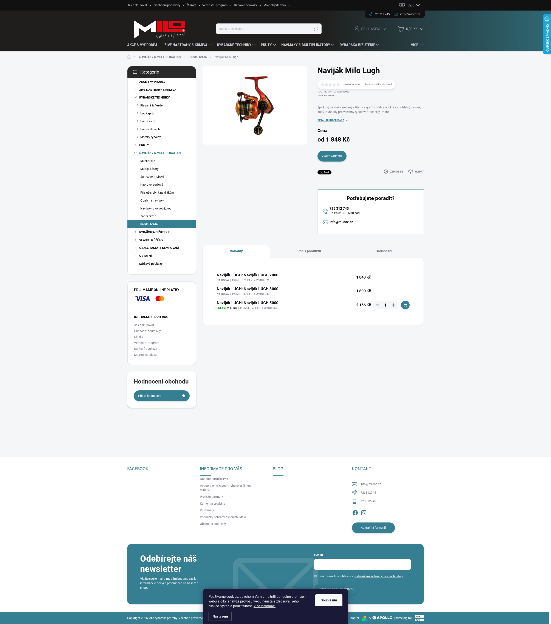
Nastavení (220, 616)
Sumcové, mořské (152, 176)
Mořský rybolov (150, 137)
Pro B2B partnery (211, 496)
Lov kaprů (147, 113)
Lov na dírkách (150, 129)
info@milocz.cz (341, 222)
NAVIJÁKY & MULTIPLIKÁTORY (160, 153)
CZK (410, 5)
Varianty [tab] (236, 251)
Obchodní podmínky (167, 5)
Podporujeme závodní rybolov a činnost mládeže (226, 488)
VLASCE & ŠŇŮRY (151, 240)
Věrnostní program (215, 5)
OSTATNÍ (145, 255)
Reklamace (207, 510)
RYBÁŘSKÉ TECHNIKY (154, 97)
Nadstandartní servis (214, 479)
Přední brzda (149, 224)
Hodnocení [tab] (384, 251)
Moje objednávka (274, 5)
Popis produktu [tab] (309, 251)
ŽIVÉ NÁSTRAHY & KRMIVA (157, 89)
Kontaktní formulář (373, 527)
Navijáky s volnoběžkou (156, 208)
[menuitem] (143, 45)
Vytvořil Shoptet (348, 618)
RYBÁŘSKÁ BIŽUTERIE (154, 232)
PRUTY (144, 145)
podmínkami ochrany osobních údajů (378, 576)
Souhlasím (329, 600)
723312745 (368, 492)
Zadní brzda (148, 216)
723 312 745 (339, 208)
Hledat (315, 29)
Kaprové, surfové (151, 184)
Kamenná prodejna (212, 503)
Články (191, 5)
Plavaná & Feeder (152, 105)
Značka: (325, 95)
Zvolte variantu (332, 156)
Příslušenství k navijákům (157, 192)
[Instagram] (364, 512)
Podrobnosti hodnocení (378, 84)
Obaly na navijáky (152, 200)
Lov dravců (147, 121)
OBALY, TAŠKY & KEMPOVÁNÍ (159, 248)
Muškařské (147, 161)
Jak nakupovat (137, 5)
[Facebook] (355, 512)
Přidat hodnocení (149, 396)
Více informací (265, 606)
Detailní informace (330, 120)
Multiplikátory (149, 169)
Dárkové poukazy (245, 5)
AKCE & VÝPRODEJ (152, 81)
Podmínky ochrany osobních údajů (223, 517)
